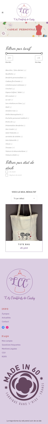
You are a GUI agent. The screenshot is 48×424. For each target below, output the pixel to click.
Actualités (6, 318)
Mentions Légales (9, 349)
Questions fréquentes (11, 345)
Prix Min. (8, 62)
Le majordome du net (15, 421)
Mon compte (7, 341)
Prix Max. (38, 62)
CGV (4, 353)
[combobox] (24, 198)
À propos (5, 314)
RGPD (4, 357)
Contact (5, 322)
